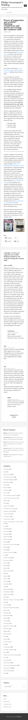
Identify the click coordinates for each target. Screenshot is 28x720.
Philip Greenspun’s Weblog (12, 3)
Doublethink (6, 528)
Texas (4, 657)
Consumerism (6, 514)
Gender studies (7, 557)
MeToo (5, 597)
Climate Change (7, 506)
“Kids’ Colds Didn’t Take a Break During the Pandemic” (13, 70)
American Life (7, 474)
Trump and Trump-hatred (10, 665)
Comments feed (7, 704)
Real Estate (6, 628)
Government (6, 560)
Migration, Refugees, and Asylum (11, 599)
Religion (5, 631)
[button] (25, 6)
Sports (5, 652)
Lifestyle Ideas (6, 589)
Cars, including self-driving (10, 495)
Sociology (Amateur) (8, 649)
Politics (5, 618)
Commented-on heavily (9, 508)
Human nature (7, 571)
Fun (4, 555)
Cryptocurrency (7, 519)
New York (5, 605)
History (5, 568)
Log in (5, 699)
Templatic (18, 716)
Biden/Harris (6, 482)
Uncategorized (7, 668)
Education (6, 534)
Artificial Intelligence (8, 479)
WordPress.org (7, 706)
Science (5, 639)
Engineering (6, 536)
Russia (5, 636)
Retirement (6, 634)
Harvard (5, 563)
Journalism (6, 584)
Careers (5, 492)
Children (5, 500)
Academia (5, 469)
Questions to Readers (8, 626)
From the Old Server (8, 552)
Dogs (4, 526)
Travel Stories (6, 662)
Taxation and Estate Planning (10, 655)
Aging (5, 471)
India (4, 573)
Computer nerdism (8, 511)
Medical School (7, 594)
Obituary (5, 610)
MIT (4, 602)
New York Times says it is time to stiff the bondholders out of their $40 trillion (13, 443)
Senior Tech (6, 641)
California (5, 490)
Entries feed (6, 701)
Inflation (5, 576)
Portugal (5, 620)
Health (5, 565)
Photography (6, 615)
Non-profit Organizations (9, 607)
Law (4, 586)
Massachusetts (7, 592)
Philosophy (6, 613)
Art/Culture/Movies (8, 477)
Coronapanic (6, 516)
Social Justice (6, 647)
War (4, 673)
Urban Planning (7, 670)
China (4, 503)
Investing (5, 581)
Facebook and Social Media (10, 544)
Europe (5, 542)
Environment (6, 539)
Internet (5, 578)
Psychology (6, 623)
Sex (4, 644)
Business (5, 487)
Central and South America (10, 498)
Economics (6, 531)
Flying (5, 550)
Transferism (6, 660)
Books (4, 485)
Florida (5, 547)
